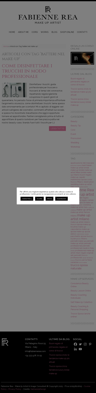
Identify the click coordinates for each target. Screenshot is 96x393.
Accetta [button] (39, 199)
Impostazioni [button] (61, 199)
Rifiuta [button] (49, 199)
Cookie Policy (27, 199)
